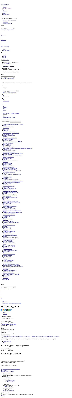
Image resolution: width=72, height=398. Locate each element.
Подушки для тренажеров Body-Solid (12, 303)
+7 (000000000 (6, 63)
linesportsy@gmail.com (8, 66)
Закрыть (17, 121)
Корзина (5, 117)
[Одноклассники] (3, 310)
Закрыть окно (4, 370)
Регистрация (6, 14)
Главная (5, 301)
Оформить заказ (11, 117)
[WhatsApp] (9, 310)
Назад (12, 121)
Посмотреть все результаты (7, 29)
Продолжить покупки (6, 369)
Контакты (5, 22)
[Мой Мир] (5, 310)
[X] (7, 310)
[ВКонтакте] (1, 310)
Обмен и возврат (10, 381)
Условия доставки (10, 380)
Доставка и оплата (7, 23)
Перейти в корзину (15, 369)
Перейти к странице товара (7, 371)
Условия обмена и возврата (9, 20)
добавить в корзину (5, 335)
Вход (4, 13)
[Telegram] (11, 310)
